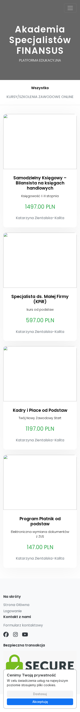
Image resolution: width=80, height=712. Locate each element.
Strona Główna (16, 604)
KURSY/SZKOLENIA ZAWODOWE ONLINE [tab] (40, 96)
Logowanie (12, 611)
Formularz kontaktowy (23, 625)
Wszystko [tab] (40, 87)
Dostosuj (40, 694)
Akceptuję (40, 702)
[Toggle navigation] (70, 8)
